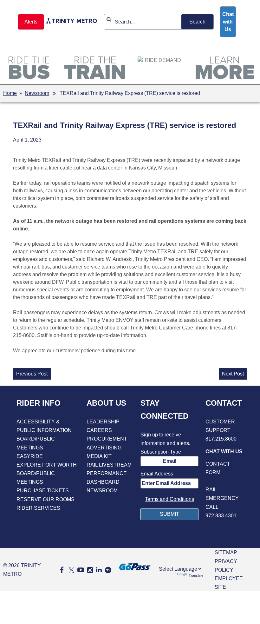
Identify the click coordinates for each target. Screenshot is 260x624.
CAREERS (99, 430)
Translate (196, 575)
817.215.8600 (221, 438)
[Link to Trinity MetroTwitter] (70, 570)
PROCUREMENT (107, 438)
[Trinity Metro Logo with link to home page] (71, 22)
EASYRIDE (29, 456)
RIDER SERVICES (38, 508)
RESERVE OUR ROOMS (45, 499)
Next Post (233, 373)
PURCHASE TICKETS (42, 490)
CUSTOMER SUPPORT (220, 426)
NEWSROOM (102, 490)
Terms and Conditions (169, 499)
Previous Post (32, 373)
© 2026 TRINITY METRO (22, 570)
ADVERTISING (104, 447)
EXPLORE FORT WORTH (46, 465)
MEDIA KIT (99, 456)
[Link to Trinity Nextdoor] (108, 571)
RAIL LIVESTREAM (109, 465)
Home (10, 93)
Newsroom (37, 93)
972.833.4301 (221, 515)
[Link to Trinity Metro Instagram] (90, 570)
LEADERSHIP (103, 421)
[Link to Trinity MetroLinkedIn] (99, 570)
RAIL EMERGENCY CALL (222, 498)
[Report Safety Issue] (224, 481)
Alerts (30, 21)
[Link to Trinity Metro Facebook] (62, 570)
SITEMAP (226, 552)
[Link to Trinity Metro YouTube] (80, 570)
